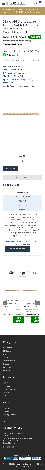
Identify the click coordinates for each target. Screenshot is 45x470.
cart (4, 396)
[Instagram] (9, 447)
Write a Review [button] (34, 60)
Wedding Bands (8, 367)
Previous (5, 303)
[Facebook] (4, 185)
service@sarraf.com (9, 443)
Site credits (27, 466)
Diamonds (6, 357)
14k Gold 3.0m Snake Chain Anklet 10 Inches (12, 303)
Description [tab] (22, 193)
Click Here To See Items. (31, 12)
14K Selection (7, 351)
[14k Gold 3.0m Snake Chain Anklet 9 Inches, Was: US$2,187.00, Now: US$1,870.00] (30, 290)
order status (7, 393)
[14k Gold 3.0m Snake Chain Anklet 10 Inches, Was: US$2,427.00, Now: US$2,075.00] (12, 290)
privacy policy (7, 418)
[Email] (8, 185)
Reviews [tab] (22, 201)
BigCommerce (26, 455)
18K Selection (7, 354)
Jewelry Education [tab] (22, 197)
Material (6, 76)
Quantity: (22, 156)
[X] (15, 185)
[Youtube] (13, 447)
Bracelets (6, 364)
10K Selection (7, 348)
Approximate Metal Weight (15, 79)
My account (7, 386)
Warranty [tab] (22, 209)
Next (37, 303)
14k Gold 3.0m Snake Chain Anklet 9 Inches (30, 303)
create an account (9, 389)
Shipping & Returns (9, 415)
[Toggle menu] (3, 3)
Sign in (5, 383)
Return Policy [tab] (22, 205)
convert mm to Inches (17, 249)
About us (6, 408)
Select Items (27, 10)
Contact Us (6, 436)
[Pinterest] (18, 185)
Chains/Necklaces (9, 361)
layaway (6, 411)
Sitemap (5, 421)
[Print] (11, 185)
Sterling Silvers (8, 370)
